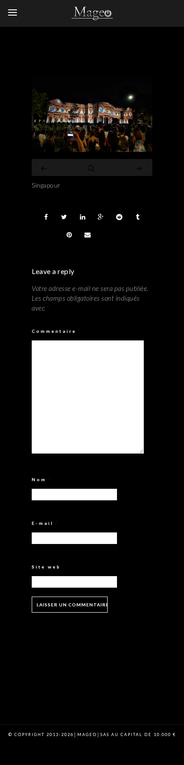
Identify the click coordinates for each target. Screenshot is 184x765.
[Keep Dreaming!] (92, 149)
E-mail (45, 523)
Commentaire (57, 331)
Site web (46, 566)
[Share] (46, 217)
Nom (42, 479)
